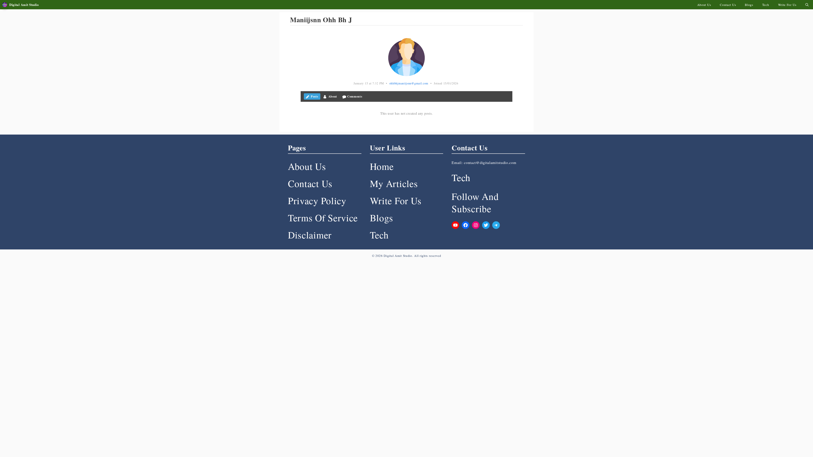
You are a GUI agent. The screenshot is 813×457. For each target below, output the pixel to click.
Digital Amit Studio (24, 4)
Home (382, 166)
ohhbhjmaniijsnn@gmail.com (409, 83)
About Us (704, 5)
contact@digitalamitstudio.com (490, 162)
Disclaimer (310, 234)
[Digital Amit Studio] (4, 4)
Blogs (749, 5)
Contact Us (728, 5)
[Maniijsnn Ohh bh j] (406, 57)
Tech (765, 5)
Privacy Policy (317, 200)
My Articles (394, 183)
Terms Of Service (323, 217)
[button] (807, 4)
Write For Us (787, 5)
